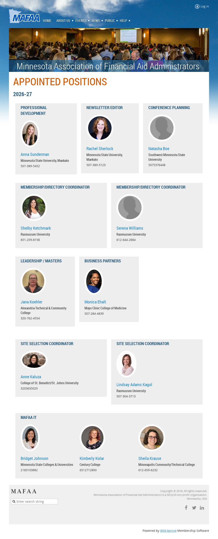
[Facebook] (186, 508)
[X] (194, 508)
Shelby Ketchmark (36, 228)
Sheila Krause (149, 458)
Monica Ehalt (95, 302)
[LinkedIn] (202, 508)
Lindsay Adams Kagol (134, 384)
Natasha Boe (158, 148)
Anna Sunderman (35, 154)
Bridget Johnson (34, 458)
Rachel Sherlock (99, 148)
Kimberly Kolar (92, 458)
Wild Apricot (168, 531)
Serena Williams (129, 228)
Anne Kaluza (31, 377)
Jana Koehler (31, 302)
